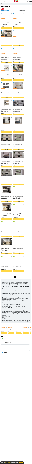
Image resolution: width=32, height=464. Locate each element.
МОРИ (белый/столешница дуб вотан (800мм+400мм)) (3, 329)
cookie (6, 462)
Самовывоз (5, 352)
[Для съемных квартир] (1, 13)
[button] (4, 1)
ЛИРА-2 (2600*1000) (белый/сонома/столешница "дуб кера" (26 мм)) (19, 329)
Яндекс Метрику (9, 462)
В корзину (6, 45)
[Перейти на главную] (16, 1)
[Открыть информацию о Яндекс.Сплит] (4, 25)
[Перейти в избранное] (27, 1)
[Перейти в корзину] (29, 1)
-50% (14, 204)
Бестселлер (2, 53)
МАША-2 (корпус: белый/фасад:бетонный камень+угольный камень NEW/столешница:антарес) (26, 329)
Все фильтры (5, 10)
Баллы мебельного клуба (8, 342)
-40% (2, 221)
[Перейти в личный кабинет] (31, 1)
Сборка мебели (6, 349)
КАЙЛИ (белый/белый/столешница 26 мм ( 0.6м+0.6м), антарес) (11, 329)
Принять (21, 462)
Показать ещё (16, 274)
